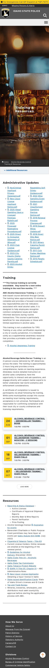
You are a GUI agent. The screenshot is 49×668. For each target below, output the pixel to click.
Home (6, 162)
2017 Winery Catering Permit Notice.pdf (37, 245)
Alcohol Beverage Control (21, 162)
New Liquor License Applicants (24, 574)
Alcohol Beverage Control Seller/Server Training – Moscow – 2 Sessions (29, 437)
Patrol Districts (12, 633)
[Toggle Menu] (46, 22)
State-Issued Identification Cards (22, 579)
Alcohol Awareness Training (22, 345)
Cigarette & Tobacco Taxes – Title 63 (24, 541)
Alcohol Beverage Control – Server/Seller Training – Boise (29, 421)
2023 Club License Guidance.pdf (13, 248)
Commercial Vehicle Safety (17, 665)
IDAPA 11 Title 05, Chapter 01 (23, 568)
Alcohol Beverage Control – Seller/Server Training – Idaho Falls (29, 471)
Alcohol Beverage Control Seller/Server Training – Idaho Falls (29, 454)
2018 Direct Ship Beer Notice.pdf (36, 237)
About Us (9, 626)
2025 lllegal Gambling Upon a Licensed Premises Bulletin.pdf (15, 215)
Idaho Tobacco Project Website (21, 566)
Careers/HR (10, 643)
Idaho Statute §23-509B (29, 536)
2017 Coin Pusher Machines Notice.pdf (38, 253)
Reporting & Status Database (20, 506)
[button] (43, 655)
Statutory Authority (14, 639)
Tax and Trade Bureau (17, 585)
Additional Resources (16, 170)
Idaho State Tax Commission (20, 563)
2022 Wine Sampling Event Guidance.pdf (37, 199)
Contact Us (10, 646)
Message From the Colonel (17, 629)
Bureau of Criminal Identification (20, 662)
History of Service (13, 636)
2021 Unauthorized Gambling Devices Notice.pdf (36, 209)
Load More (24, 487)
